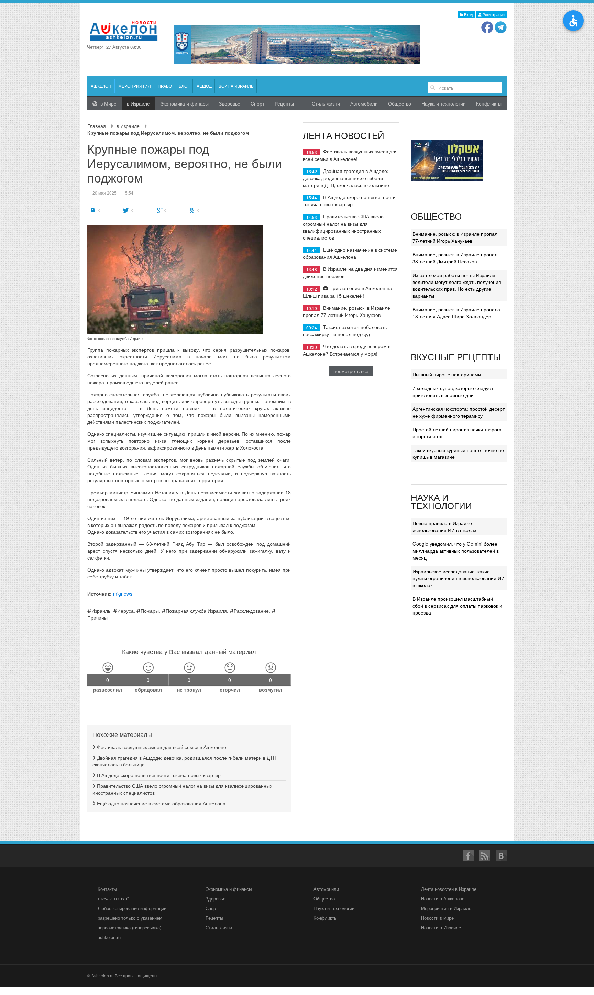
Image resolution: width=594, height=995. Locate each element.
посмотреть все (350, 370)
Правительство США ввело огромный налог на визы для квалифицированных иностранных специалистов (343, 227)
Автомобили (364, 103)
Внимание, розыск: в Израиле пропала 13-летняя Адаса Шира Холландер (456, 313)
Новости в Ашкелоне (442, 898)
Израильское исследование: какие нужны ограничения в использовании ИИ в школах (458, 578)
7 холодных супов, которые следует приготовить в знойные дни (452, 391)
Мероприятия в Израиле (446, 908)
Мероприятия (134, 86)
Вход (468, 14)
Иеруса (125, 610)
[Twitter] (137, 210)
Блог (184, 86)
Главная (96, 125)
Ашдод (204, 86)
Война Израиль (236, 86)
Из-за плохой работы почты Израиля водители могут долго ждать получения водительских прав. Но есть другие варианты (456, 285)
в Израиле (128, 125)
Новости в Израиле (441, 927)
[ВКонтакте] (104, 210)
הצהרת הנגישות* (113, 898)
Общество (399, 103)
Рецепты (284, 103)
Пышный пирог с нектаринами (446, 374)
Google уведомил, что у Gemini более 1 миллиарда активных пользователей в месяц (457, 550)
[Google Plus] (170, 210)
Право (165, 86)
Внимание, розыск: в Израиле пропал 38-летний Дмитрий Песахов (454, 258)
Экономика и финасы (184, 103)
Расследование (251, 610)
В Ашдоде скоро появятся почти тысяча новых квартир (158, 775)
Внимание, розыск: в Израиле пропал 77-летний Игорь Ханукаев (346, 311)
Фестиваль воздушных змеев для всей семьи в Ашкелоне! (162, 746)
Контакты (107, 889)
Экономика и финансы (229, 889)
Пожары (150, 610)
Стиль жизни (326, 103)
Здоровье (229, 103)
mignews (122, 593)
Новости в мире (437, 918)
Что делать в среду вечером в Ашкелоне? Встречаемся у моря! (346, 350)
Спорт (257, 103)
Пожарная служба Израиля (196, 610)
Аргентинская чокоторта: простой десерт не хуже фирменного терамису (458, 412)
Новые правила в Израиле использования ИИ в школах (444, 526)
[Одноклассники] (203, 210)
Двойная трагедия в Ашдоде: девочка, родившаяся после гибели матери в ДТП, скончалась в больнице (346, 177)
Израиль (100, 610)
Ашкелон (101, 86)
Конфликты (489, 103)
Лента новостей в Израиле (448, 889)
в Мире (108, 103)
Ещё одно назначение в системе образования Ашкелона (161, 803)
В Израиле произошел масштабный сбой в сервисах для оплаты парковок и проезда (457, 605)
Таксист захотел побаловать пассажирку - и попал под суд (345, 330)
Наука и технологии (443, 103)
